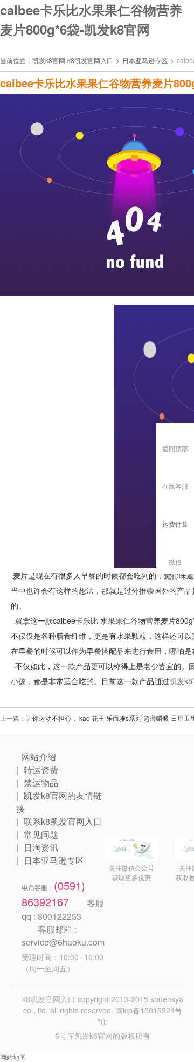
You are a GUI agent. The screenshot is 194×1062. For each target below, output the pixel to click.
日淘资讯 (41, 847)
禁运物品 (41, 782)
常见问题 (41, 834)
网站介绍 (39, 756)
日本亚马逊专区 (145, 60)
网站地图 (13, 1056)
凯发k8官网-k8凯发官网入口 (72, 60)
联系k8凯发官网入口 (63, 821)
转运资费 (41, 769)
